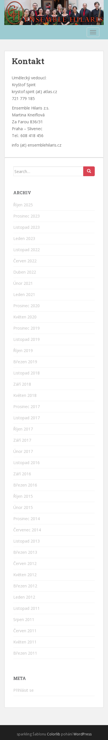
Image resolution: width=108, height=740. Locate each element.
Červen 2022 (25, 261)
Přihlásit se (23, 690)
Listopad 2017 (26, 417)
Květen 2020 (25, 317)
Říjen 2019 (23, 350)
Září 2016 (22, 473)
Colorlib (53, 734)
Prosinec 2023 (26, 216)
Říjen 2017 (23, 429)
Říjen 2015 (23, 496)
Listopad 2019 (26, 339)
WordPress (82, 734)
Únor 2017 (23, 451)
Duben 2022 (24, 272)
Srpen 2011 (23, 619)
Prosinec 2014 (26, 518)
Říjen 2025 (23, 204)
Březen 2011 (25, 653)
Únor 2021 (23, 283)
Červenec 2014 (27, 530)
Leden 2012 (24, 597)
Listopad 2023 (26, 227)
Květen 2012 (25, 574)
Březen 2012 (25, 586)
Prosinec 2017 (26, 406)
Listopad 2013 (26, 541)
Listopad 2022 (26, 249)
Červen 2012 (25, 563)
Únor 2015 (23, 507)
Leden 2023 (24, 238)
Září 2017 (22, 440)
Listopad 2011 (26, 608)
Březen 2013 (25, 552)
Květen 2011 (25, 642)
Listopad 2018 (26, 373)
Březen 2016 (25, 485)
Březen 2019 (25, 361)
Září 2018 (22, 384)
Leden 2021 (24, 294)
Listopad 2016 (26, 462)
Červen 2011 (25, 630)
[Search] (89, 171)
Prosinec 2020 (26, 305)
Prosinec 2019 (26, 328)
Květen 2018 (25, 395)
